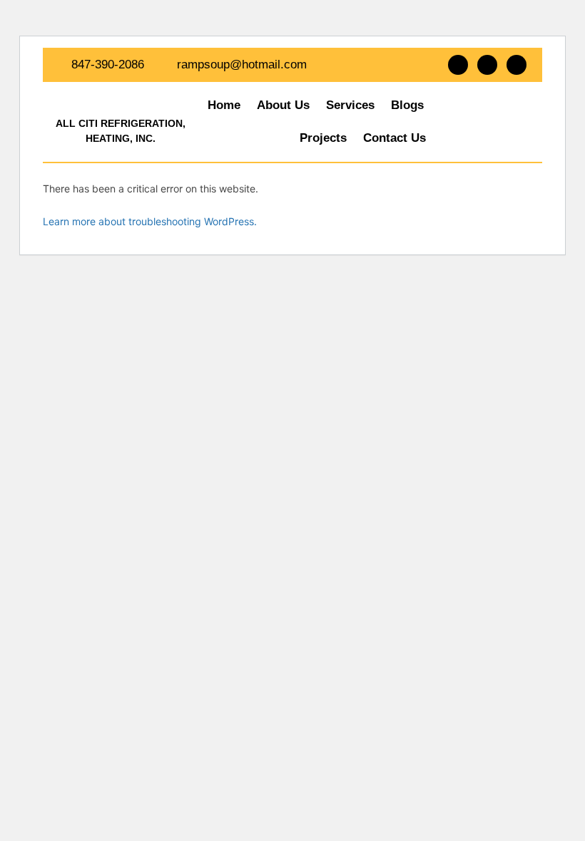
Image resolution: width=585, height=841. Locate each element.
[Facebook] (458, 65)
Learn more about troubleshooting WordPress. (150, 221)
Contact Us (394, 138)
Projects (323, 138)
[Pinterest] (516, 65)
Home (224, 105)
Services (350, 105)
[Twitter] (487, 65)
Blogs (407, 105)
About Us (283, 105)
